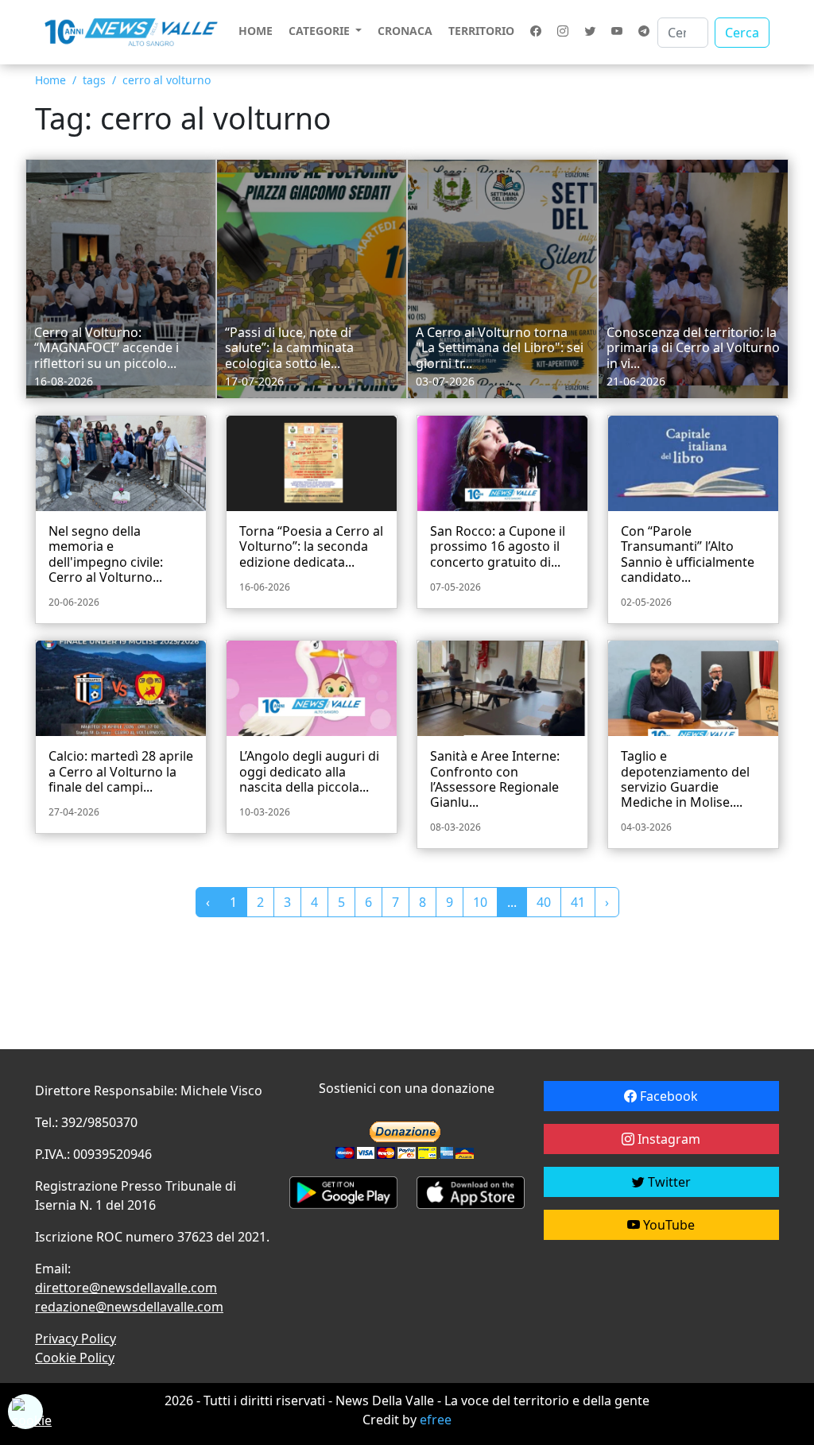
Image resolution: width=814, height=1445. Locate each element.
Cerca (742, 32)
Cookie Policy (74, 1357)
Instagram (667, 1139)
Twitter (668, 1182)
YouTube (667, 1225)
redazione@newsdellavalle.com (129, 1306)
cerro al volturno (166, 79)
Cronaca (405, 30)
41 (578, 902)
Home (255, 30)
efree (436, 1419)
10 (480, 902)
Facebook (667, 1096)
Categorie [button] (321, 30)
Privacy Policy (75, 1338)
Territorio (481, 30)
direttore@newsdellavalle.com (126, 1287)
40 (544, 902)
